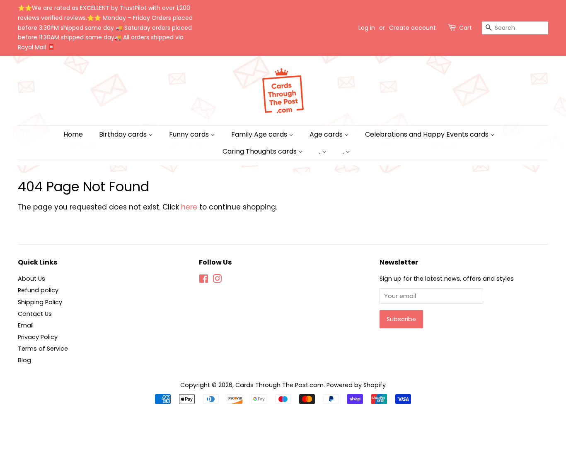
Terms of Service (43, 348)
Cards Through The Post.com (279, 385)
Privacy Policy (38, 337)
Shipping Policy (40, 302)
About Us (31, 278)
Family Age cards (260, 134)
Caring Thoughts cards (260, 151)
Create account (412, 28)
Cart (465, 28)
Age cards (327, 134)
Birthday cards (123, 134)
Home (73, 134)
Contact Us (35, 314)
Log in (366, 28)
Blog (24, 360)
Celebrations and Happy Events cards (427, 134)
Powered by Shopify (356, 385)
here (189, 207)
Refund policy (38, 290)
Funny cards (189, 134)
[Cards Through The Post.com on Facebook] (203, 280)
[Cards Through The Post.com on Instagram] (217, 280)
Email (26, 325)
